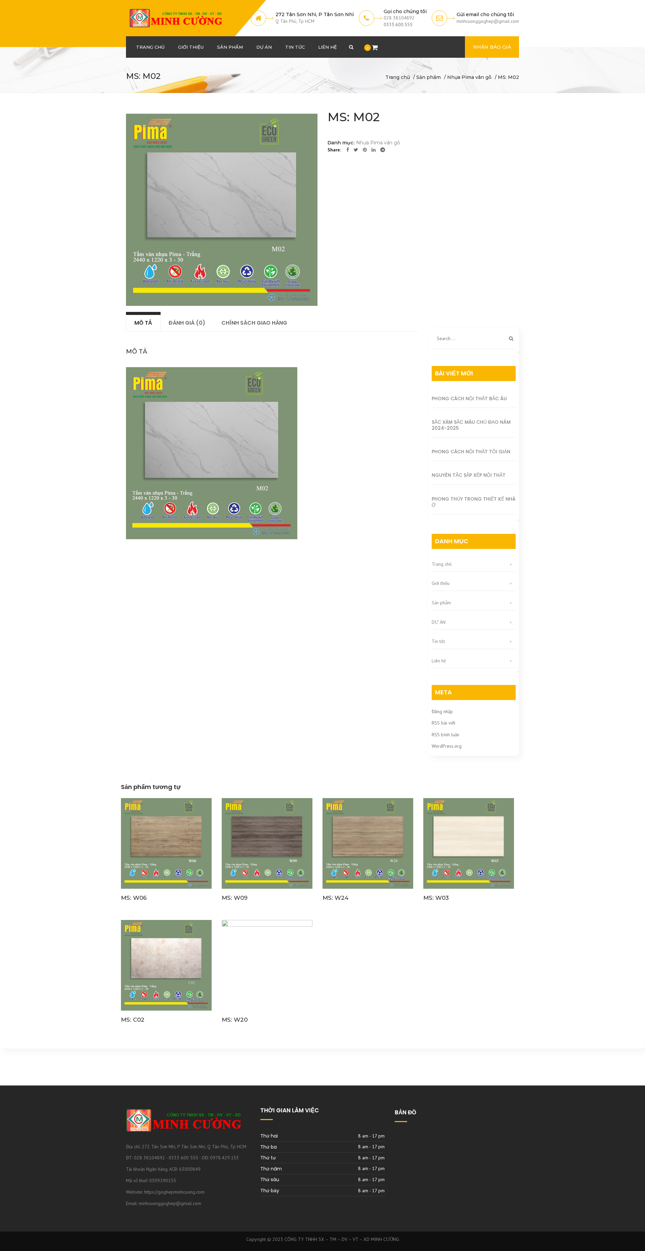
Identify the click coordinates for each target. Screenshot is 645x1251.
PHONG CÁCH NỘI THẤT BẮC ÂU (469, 398)
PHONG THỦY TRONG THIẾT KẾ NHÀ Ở (473, 502)
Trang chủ (397, 77)
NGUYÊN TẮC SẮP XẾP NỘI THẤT (469, 475)
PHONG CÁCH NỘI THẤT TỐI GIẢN (471, 451)
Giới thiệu (440, 583)
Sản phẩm (428, 77)
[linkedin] (373, 149)
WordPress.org (447, 746)
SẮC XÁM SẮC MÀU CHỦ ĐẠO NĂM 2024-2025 (471, 425)
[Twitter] (355, 149)
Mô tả (143, 323)
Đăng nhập (442, 711)
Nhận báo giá (492, 47)
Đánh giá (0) (187, 323)
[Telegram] (382, 149)
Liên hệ (439, 661)
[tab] (143, 323)
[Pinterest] (364, 149)
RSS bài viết (443, 723)
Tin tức (438, 641)
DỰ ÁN (438, 622)
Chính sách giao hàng (254, 323)
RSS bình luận (445, 735)
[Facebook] (347, 149)
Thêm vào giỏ (166, 844)
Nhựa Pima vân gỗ (469, 77)
